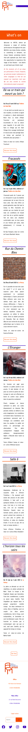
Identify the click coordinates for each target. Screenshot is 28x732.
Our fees (14, 653)
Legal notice (15, 713)
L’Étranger (14, 347)
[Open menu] (17, 6)
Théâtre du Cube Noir (14, 191)
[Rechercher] (19, 720)
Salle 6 (14, 459)
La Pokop (21, 282)
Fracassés (14, 158)
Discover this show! (10, 150)
